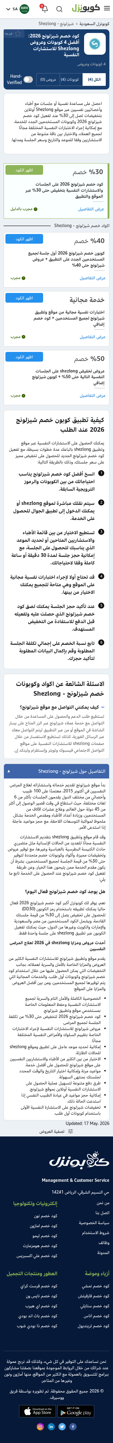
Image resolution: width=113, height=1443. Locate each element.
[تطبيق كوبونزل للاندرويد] (75, 1416)
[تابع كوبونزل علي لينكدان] (51, 1427)
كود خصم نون (45, 1216)
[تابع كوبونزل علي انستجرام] (40, 1427)
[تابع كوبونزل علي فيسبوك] (73, 1427)
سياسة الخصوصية (94, 1223)
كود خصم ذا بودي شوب (37, 1326)
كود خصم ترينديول (93, 1326)
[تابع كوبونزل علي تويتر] (62, 1427)
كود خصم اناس (96, 1316)
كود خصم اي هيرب (41, 1306)
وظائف (104, 1243)
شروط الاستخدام (95, 1233)
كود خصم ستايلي (94, 1306)
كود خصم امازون (43, 1226)
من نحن (103, 1203)
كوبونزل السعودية (94, 24)
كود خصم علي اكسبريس (37, 1256)
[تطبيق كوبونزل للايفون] (37, 1416)
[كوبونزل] (86, 9)
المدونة (103, 1253)
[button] (107, 9)
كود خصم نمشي (95, 1286)
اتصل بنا (102, 1213)
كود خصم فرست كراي (38, 1286)
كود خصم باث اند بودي (37, 1316)
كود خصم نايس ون (41, 1296)
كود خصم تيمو (45, 1236)
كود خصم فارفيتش (93, 1296)
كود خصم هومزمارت (40, 1246)
